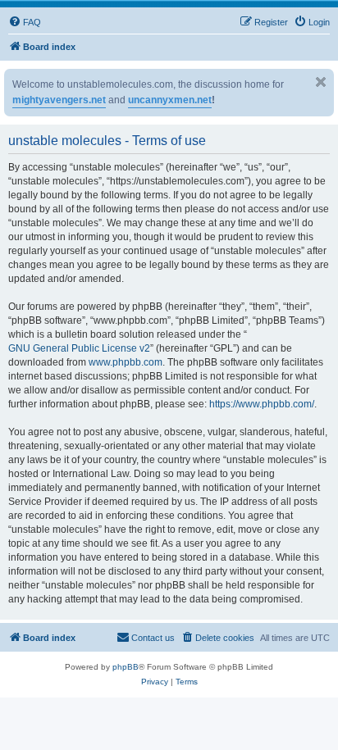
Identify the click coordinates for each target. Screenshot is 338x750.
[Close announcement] (321, 82)
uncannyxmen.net (170, 100)
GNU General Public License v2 (79, 348)
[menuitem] (24, 22)
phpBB (125, 666)
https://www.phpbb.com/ (261, 404)
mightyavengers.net (59, 100)
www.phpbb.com (125, 362)
